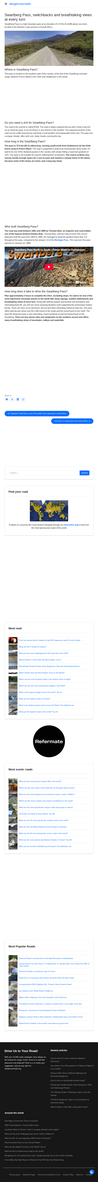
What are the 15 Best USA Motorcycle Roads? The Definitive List (45, 846)
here (32, 1063)
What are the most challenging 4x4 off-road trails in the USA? (43, 653)
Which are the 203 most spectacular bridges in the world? (42, 686)
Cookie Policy (68, 1175)
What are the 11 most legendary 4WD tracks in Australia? (28, 1138)
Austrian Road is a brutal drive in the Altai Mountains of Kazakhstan (46, 958)
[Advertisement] (49, 99)
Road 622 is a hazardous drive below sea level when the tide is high (46, 978)
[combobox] (44, 473)
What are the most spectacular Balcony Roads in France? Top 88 (45, 840)
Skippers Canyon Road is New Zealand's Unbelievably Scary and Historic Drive (51, 1017)
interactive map (71, 525)
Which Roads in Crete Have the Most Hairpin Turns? (40, 660)
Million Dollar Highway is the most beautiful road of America (43, 997)
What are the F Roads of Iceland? (32, 647)
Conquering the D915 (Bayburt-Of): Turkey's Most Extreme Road (45, 984)
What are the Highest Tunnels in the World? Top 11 (25, 1147)
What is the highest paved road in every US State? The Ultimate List (46, 705)
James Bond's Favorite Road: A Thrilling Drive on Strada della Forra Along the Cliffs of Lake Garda (54, 965)
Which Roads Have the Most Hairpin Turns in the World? (42, 673)
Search (84, 473)
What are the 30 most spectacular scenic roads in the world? (43, 833)
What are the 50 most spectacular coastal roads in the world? (44, 820)
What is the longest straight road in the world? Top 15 (40, 692)
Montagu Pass (62, 240)
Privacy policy (14, 1175)
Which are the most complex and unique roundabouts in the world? (46, 801)
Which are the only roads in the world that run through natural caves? (47, 788)
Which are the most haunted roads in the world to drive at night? (45, 679)
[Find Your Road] (49, 511)
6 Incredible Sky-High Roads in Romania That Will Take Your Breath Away (34, 1160)
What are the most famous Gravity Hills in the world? (40, 781)
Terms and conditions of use (49, 1175)
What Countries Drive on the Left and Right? (22, 1142)
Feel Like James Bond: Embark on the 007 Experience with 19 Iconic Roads (49, 640)
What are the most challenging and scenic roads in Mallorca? (29, 1134)
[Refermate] (49, 741)
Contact (89, 1175)
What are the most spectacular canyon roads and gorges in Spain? (46, 807)
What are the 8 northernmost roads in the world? (24, 1151)
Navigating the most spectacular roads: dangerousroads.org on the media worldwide (39, 1155)
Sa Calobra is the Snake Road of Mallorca (36, 991)
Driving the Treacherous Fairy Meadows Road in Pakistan (42, 1010)
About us (79, 1175)
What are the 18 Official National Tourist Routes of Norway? (43, 827)
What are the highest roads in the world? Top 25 (38, 712)
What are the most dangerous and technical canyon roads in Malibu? (47, 794)
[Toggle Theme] (91, 1172)
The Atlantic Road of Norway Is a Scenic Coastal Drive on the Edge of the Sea (50, 1004)
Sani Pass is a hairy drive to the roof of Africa (71, 421)
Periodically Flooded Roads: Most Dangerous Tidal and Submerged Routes (49, 666)
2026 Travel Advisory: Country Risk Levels (22, 1125)
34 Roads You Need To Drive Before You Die (37, 814)
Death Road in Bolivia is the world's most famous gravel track (43, 1023)
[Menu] (7, 4)
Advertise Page (29, 1175)
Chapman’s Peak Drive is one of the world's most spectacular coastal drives (38, 413)
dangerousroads (20, 3)
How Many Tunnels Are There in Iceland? (21, 1121)
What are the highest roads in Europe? (34, 699)
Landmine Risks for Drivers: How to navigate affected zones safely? (32, 1129)
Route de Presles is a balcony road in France (37, 971)
